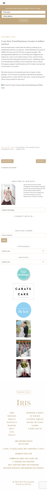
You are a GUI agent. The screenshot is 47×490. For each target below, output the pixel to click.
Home (12, 413)
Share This (20, 149)
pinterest (25, 220)
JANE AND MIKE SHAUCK (24, 441)
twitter (16, 220)
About (12, 429)
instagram (21, 220)
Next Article (41, 161)
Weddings (12, 416)
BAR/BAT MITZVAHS (35, 422)
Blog (12, 432)
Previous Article (7, 161)
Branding (12, 425)
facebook (12, 220)
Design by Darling (23, 484)
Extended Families (35, 419)
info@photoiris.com (23, 454)
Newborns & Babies (35, 413)
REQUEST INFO (23, 392)
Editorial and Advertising (28, 147)
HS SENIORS (35, 416)
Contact (12, 435)
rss (34, 220)
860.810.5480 (23, 444)
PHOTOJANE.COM (31, 458)
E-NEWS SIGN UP (35, 429)
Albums (35, 425)
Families (12, 419)
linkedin (30, 220)
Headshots (12, 422)
